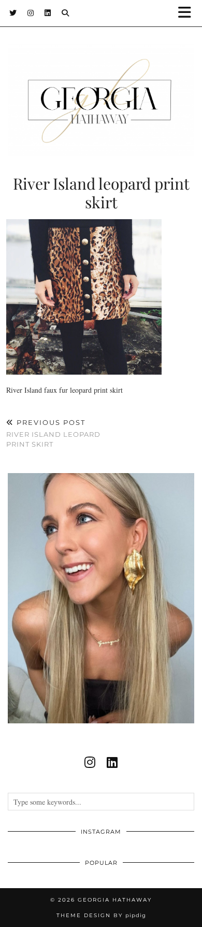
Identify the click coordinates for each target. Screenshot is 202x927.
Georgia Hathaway (115, 899)
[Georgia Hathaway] (101, 84)
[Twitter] (13, 13)
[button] (188, 13)
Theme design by (101, 915)
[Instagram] (30, 13)
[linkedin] (112, 762)
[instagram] (89, 762)
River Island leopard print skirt (53, 433)
